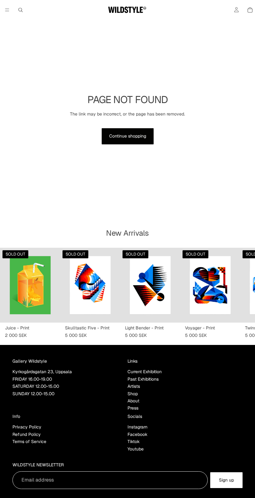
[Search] (20, 10)
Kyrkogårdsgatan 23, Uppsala (42, 371)
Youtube (136, 448)
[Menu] (7, 10)
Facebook (137, 434)
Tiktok (134, 441)
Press (133, 408)
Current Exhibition (145, 371)
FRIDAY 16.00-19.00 (32, 379)
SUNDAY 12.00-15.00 (33, 393)
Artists (134, 386)
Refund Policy (26, 434)
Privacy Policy (26, 427)
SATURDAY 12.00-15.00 (35, 386)
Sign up (226, 479)
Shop (133, 393)
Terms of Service (29, 441)
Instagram (137, 427)
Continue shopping (127, 136)
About (133, 401)
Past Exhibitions (143, 379)
